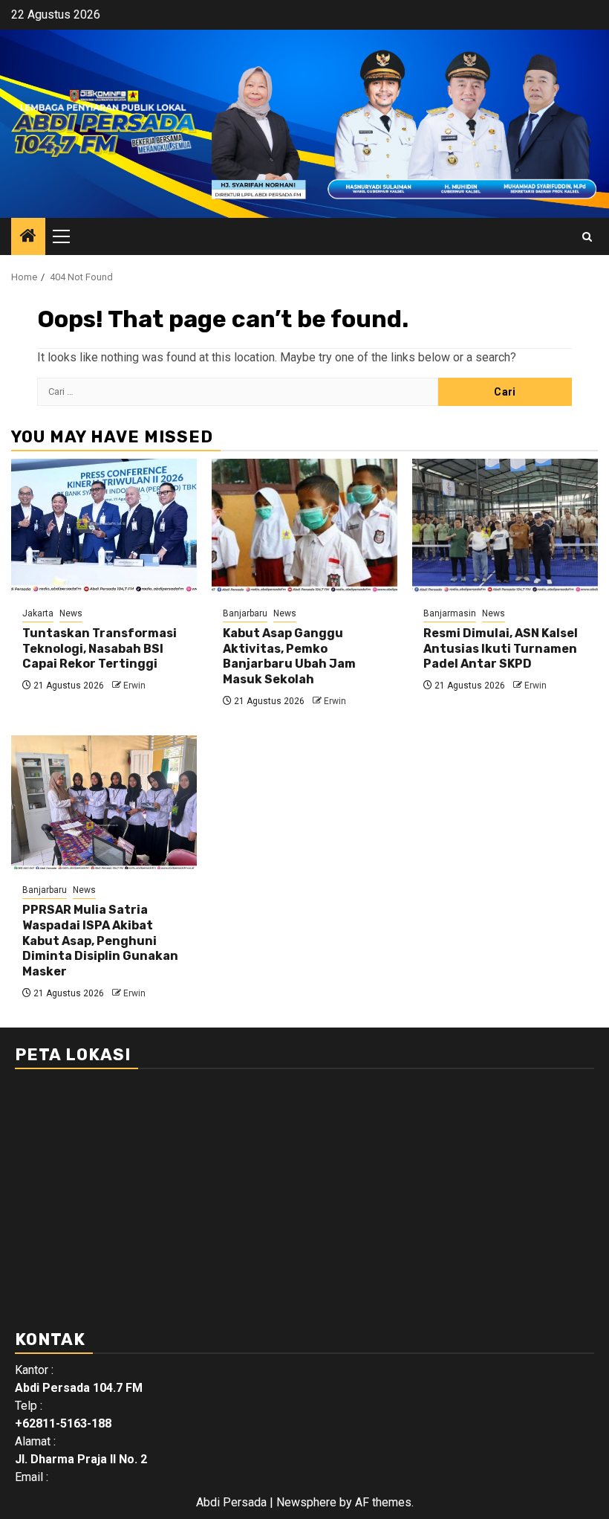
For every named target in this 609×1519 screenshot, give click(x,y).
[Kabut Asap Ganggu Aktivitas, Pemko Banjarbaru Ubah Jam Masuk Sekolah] (304, 526)
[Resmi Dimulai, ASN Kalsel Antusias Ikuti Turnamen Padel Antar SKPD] (505, 526)
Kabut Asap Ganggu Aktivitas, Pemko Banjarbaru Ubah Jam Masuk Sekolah (289, 656)
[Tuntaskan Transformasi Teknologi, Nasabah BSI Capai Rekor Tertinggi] (104, 526)
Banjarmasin (449, 613)
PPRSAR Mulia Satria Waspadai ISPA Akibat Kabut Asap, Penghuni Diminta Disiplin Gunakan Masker (100, 940)
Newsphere (306, 1502)
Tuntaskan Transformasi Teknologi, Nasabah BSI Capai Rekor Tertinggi (99, 648)
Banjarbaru (245, 613)
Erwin (134, 685)
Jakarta (37, 613)
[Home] (28, 237)
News (70, 613)
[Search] (587, 236)
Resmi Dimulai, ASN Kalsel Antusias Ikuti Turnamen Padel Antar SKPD (500, 648)
